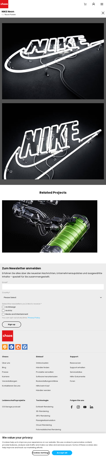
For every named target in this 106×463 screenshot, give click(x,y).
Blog (4, 367)
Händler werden (43, 390)
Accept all (62, 452)
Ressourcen (75, 363)
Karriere (5, 376)
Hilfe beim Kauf (42, 385)
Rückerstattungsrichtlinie (47, 381)
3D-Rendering (42, 411)
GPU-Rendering (43, 415)
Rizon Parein (10, 14)
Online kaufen (42, 363)
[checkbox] (27, 311)
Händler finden (42, 367)
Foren (72, 381)
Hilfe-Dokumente (77, 376)
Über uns (6, 363)
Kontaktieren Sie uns (11, 385)
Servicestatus (76, 372)
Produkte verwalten (45, 372)
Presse (5, 372)
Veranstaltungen (9, 381)
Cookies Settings (40, 452)
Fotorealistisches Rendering (48, 429)
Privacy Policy (34, 317)
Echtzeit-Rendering (44, 406)
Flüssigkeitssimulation (45, 420)
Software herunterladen (47, 376)
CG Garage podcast (11, 406)
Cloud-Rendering (44, 425)
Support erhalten (77, 367)
